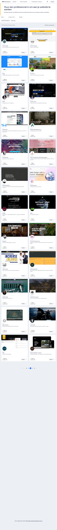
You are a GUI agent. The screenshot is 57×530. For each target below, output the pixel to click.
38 (26, 368)
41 (32, 368)
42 (34, 368)
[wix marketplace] (6, 1)
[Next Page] (36, 368)
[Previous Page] (20, 368)
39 (28, 368)
